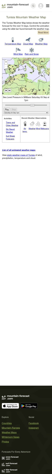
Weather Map (41, 43)
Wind (38, 128)
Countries (7, 423)
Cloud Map (28, 43)
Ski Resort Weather (10, 130)
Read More (43, 32)
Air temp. (25, 130)
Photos (5, 441)
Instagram (34, 427)
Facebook (34, 423)
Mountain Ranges (11, 427)
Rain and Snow (32, 54)
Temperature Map (13, 43)
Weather (32, 128)
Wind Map (18, 54)
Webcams (45, 128)
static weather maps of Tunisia (21, 155)
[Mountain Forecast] (15, 5)
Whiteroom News (10, 437)
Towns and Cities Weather (12, 124)
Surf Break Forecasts (10, 137)
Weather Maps (9, 432)
